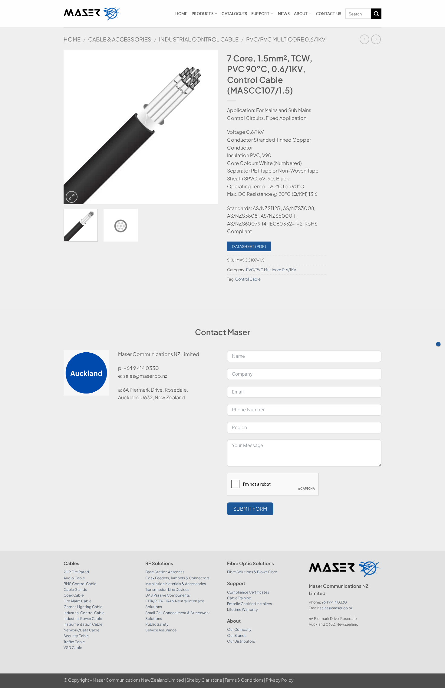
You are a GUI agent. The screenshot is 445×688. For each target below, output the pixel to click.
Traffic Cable (74, 642)
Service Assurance (160, 630)
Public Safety (156, 624)
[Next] (207, 127)
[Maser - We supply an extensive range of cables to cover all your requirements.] (92, 13)
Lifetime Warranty (242, 609)
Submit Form (250, 508)
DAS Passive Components (167, 595)
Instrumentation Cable (83, 624)
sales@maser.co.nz (336, 608)
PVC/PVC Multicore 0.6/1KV (285, 39)
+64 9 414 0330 (334, 602)
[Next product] (364, 39)
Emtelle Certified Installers (249, 603)
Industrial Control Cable (199, 39)
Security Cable (76, 636)
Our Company (239, 629)
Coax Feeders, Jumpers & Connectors (177, 578)
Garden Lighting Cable (83, 606)
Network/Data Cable (81, 630)
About (301, 13)
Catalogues (234, 13)
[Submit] (376, 13)
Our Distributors (241, 641)
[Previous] (74, 127)
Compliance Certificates (248, 592)
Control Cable (248, 279)
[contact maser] (438, 344)
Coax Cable (74, 595)
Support (260, 13)
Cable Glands (75, 589)
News (284, 13)
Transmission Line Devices (167, 589)
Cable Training (239, 598)
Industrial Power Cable (83, 618)
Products (202, 13)
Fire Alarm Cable (77, 601)
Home (181, 13)
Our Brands (236, 635)
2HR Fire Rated (76, 572)
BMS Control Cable (80, 583)
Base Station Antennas (164, 572)
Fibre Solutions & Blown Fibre (252, 572)
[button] (71, 197)
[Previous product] (376, 39)
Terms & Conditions (244, 680)
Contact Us (328, 13)
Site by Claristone (204, 680)
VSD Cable (73, 647)
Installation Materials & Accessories (175, 583)
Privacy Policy (280, 680)
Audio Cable (74, 578)
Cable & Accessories (119, 39)
